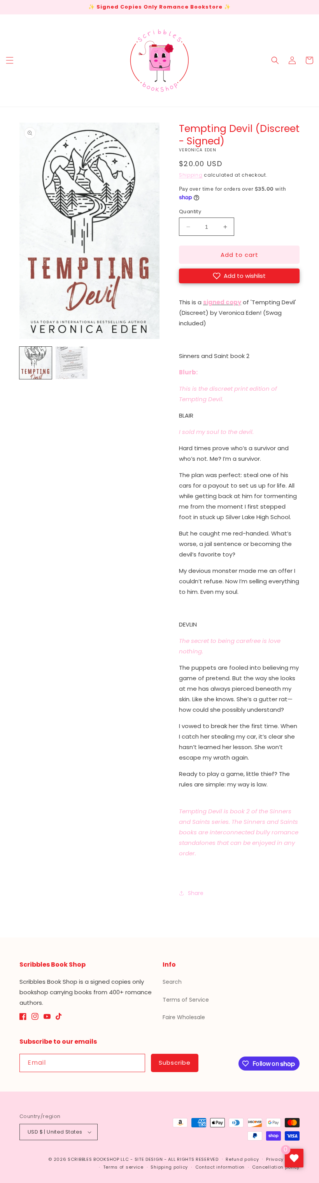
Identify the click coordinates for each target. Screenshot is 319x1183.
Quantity (190, 211)
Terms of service (123, 1167)
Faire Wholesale (184, 1017)
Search (172, 982)
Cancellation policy (276, 1167)
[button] (9, 60)
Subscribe (175, 1062)
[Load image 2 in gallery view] (72, 363)
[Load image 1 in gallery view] (35, 363)
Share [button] (195, 893)
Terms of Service (186, 1000)
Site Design (149, 1159)
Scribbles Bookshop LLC (98, 1159)
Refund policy (242, 1159)
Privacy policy (283, 1159)
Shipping (191, 175)
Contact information (220, 1167)
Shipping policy (169, 1167)
